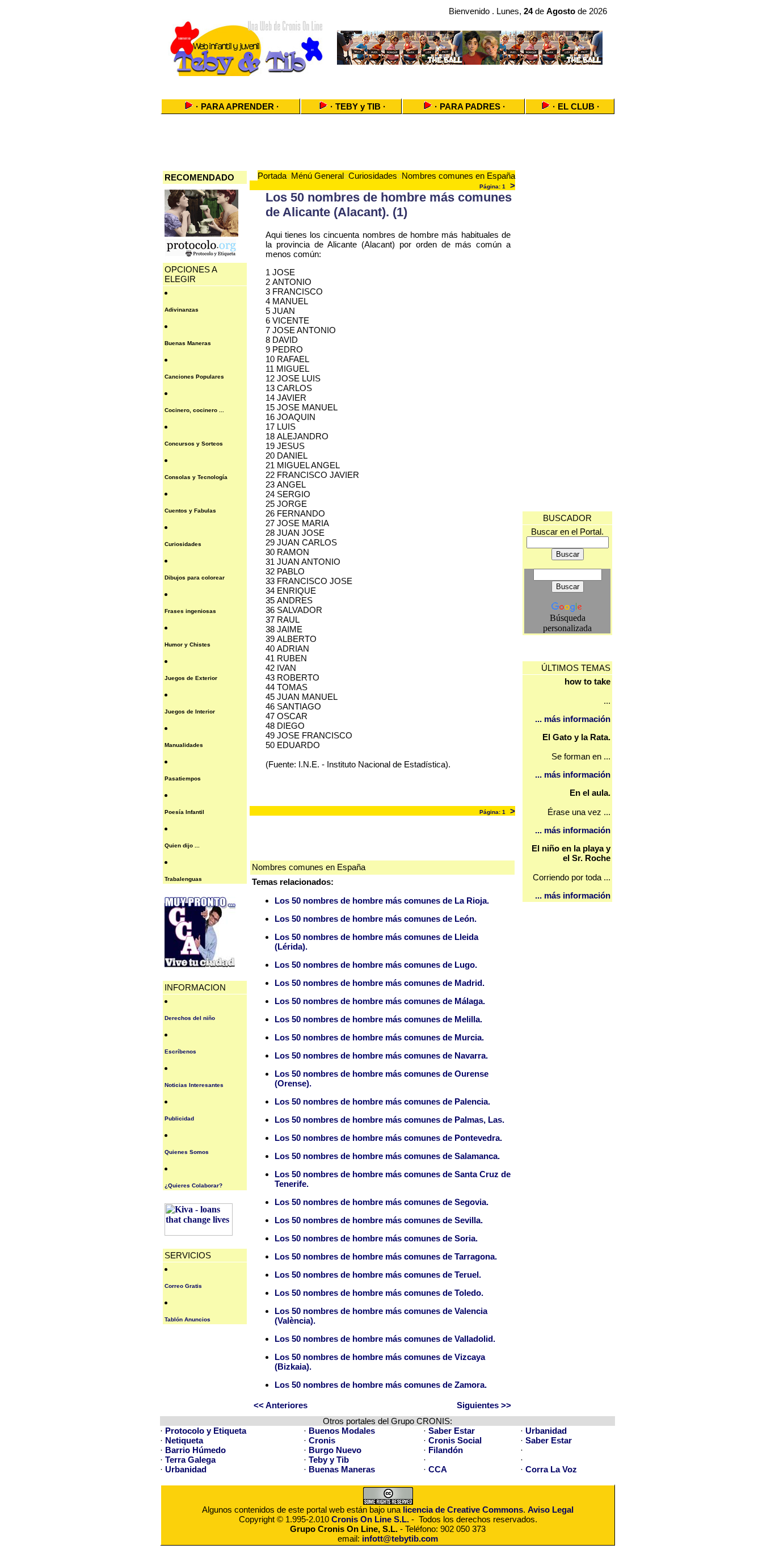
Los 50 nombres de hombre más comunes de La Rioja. (382, 900)
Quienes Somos (187, 1152)
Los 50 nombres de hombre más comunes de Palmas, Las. (389, 1119)
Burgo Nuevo (335, 1450)
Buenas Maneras (188, 343)
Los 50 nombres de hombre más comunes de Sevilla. (379, 1220)
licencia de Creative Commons (463, 1509)
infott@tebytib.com (400, 1538)
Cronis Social (455, 1440)
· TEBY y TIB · (358, 106)
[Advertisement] (387, 83)
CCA (437, 1469)
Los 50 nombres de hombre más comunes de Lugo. (376, 964)
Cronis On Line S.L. (370, 1519)
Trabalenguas (183, 879)
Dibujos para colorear (195, 577)
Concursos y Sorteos (194, 443)
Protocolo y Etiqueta (205, 1430)
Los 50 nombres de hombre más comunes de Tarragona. (386, 1256)
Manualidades (184, 745)
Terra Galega (190, 1459)
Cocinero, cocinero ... (194, 410)
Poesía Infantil (184, 812)
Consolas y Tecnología (196, 477)
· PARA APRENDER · (237, 106)
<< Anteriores (281, 1405)
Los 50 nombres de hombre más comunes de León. (376, 918)
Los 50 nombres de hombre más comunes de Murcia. (379, 1037)
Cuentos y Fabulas (190, 510)
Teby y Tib (329, 1459)
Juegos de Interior (190, 711)
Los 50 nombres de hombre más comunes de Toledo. (379, 1293)
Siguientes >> (484, 1405)
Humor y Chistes (187, 644)
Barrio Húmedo (195, 1450)
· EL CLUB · (576, 106)
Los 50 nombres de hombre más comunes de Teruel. (378, 1274)
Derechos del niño (190, 1018)
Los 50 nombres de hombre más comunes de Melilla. (378, 1019)
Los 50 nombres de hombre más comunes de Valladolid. (385, 1339)
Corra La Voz (551, 1469)
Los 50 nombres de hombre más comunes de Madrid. (380, 983)
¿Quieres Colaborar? (193, 1185)
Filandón (445, 1450)
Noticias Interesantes (194, 1085)
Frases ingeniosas (190, 611)
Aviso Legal (551, 1509)
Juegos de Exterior (191, 678)
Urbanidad (546, 1430)
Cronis (322, 1440)
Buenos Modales (342, 1430)
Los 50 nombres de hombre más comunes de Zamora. (381, 1385)
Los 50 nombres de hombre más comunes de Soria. (376, 1238)
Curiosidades (183, 544)
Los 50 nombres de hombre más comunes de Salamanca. (387, 1156)
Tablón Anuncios (187, 1319)
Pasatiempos (183, 778)
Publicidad (179, 1118)
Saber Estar (451, 1430)
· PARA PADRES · (470, 106)
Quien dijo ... (182, 845)
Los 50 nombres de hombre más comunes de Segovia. (381, 1202)
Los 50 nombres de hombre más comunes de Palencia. (382, 1101)
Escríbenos (180, 1051)
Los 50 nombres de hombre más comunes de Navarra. (381, 1055)
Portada (272, 175)
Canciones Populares (194, 376)
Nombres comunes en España (458, 175)
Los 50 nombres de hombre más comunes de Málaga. (380, 1001)
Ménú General (317, 175)
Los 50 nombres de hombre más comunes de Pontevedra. (388, 1138)
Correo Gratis (183, 1286)
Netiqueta (184, 1440)
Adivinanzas (182, 310)
